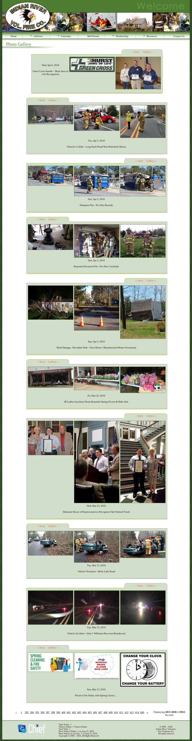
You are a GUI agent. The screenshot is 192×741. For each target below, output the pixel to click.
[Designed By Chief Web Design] (31, 736)
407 (100, 712)
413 (132, 712)
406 (95, 712)
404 (84, 712)
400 (63, 712)
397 (48, 712)
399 (58, 712)
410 (116, 712)
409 (111, 712)
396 (42, 712)
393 (27, 712)
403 (79, 712)
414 (137, 712)
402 (74, 712)
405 (90, 712)
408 (105, 712)
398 (53, 712)
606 (142, 712)
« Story (136, 52)
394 (32, 712)
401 (69, 712)
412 (126, 712)
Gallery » (148, 52)
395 (37, 712)
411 (121, 712)
